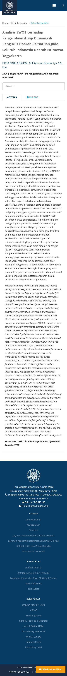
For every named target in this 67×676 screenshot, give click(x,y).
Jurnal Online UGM (33, 626)
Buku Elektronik (33, 583)
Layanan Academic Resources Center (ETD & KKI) (33, 540)
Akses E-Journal (34, 615)
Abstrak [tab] (12, 97)
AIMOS (33, 610)
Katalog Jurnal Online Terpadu (33, 572)
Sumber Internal (33, 567)
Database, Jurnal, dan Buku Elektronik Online (33, 578)
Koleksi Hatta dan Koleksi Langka (34, 546)
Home (5, 23)
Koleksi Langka (33, 636)
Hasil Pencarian (19, 23)
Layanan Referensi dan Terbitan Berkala (34, 535)
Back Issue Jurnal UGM (33, 631)
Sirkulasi (33, 530)
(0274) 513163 (38, 502)
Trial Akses (33, 588)
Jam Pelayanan (33, 519)
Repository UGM (33, 647)
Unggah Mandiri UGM (33, 604)
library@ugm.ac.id (38, 505)
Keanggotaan (33, 524)
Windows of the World (33, 551)
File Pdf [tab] (33, 97)
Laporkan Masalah (51, 669)
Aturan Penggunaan (19, 672)
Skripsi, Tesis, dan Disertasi (33, 620)
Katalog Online (33, 641)
